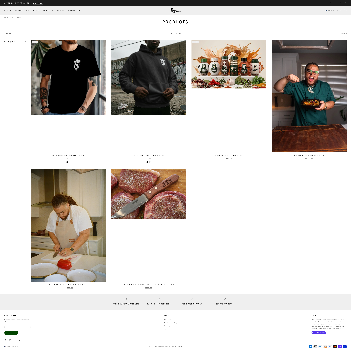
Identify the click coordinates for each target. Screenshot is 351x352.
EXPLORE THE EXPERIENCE (17, 10)
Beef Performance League (171, 323)
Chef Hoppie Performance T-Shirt (68, 155)
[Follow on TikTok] (15, 340)
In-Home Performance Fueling (309, 155)
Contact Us (74, 10)
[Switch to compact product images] (10, 33)
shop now (38, 3)
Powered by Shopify (175, 346)
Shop (11, 17)
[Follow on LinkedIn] (19, 340)
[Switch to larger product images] (3, 33)
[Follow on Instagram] (10, 340)
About (36, 10)
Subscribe (11, 333)
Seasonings (167, 326)
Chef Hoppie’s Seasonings (228, 155)
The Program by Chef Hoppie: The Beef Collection (149, 285)
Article (61, 10)
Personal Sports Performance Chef (68, 285)
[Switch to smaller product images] (6, 33)
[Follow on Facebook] (5, 340)
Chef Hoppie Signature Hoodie (148, 155)
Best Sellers (167, 320)
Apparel (166, 329)
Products (48, 10)
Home (6, 17)
